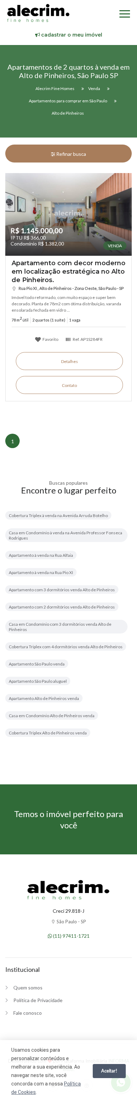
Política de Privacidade (38, 1000)
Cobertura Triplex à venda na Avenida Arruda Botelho (58, 515)
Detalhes (69, 361)
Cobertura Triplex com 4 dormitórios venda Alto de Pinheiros (66, 646)
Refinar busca (70, 154)
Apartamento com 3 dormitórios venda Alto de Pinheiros (62, 589)
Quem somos (28, 987)
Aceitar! (109, 1071)
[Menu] (124, 15)
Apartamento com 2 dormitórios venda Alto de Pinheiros (62, 607)
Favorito (50, 339)
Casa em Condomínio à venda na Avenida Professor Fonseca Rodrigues (65, 535)
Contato (69, 385)
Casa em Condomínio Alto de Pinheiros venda (51, 715)
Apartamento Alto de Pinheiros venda (44, 698)
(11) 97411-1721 (71, 936)
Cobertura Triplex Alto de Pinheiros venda (48, 732)
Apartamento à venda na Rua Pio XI (41, 572)
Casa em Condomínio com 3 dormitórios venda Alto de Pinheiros (60, 627)
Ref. (87, 339)
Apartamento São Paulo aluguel (38, 681)
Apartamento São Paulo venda (37, 664)
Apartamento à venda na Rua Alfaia (41, 555)
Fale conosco (27, 1013)
